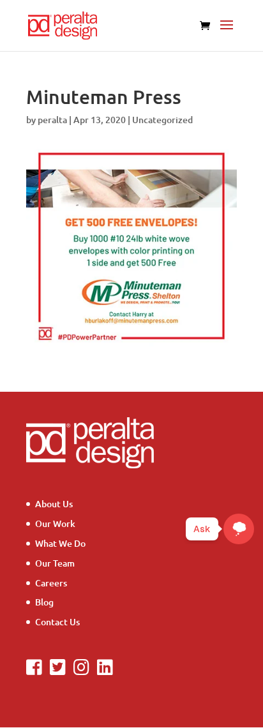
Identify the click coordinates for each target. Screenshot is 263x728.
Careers (51, 583)
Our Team (55, 563)
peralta (52, 120)
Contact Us (57, 622)
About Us (54, 504)
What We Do (60, 543)
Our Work (55, 523)
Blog (44, 602)
